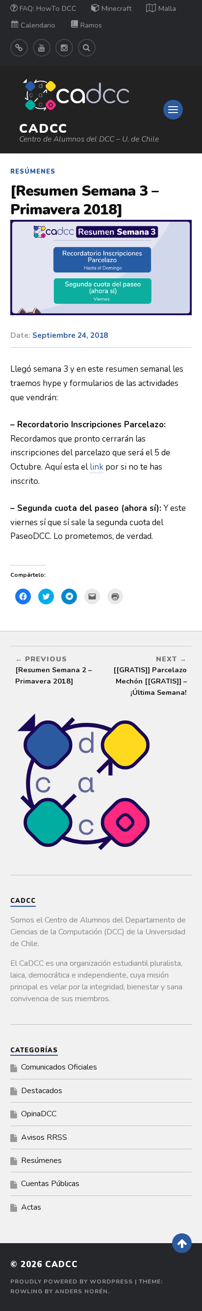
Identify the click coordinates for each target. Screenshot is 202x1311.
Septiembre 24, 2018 (70, 335)
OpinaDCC (38, 1113)
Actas (31, 1207)
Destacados (41, 1090)
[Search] (87, 48)
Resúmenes (32, 171)
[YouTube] (41, 48)
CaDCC (43, 128)
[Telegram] (19, 48)
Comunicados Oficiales (59, 1067)
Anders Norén (81, 1291)
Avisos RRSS (44, 1137)
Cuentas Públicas (50, 1183)
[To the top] (182, 1243)
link (96, 467)
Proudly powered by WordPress (71, 1281)
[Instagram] (64, 48)
